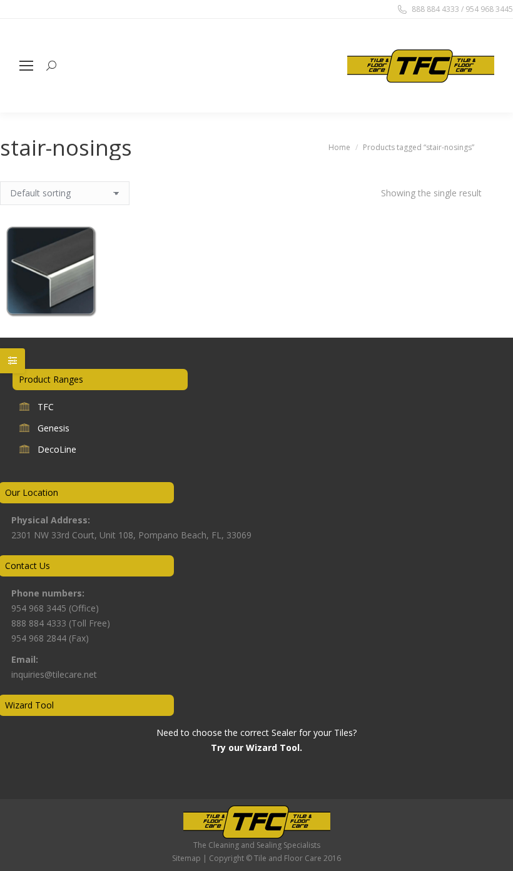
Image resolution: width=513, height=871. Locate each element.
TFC (46, 407)
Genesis (53, 428)
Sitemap (186, 858)
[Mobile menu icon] (26, 65)
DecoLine (57, 449)
